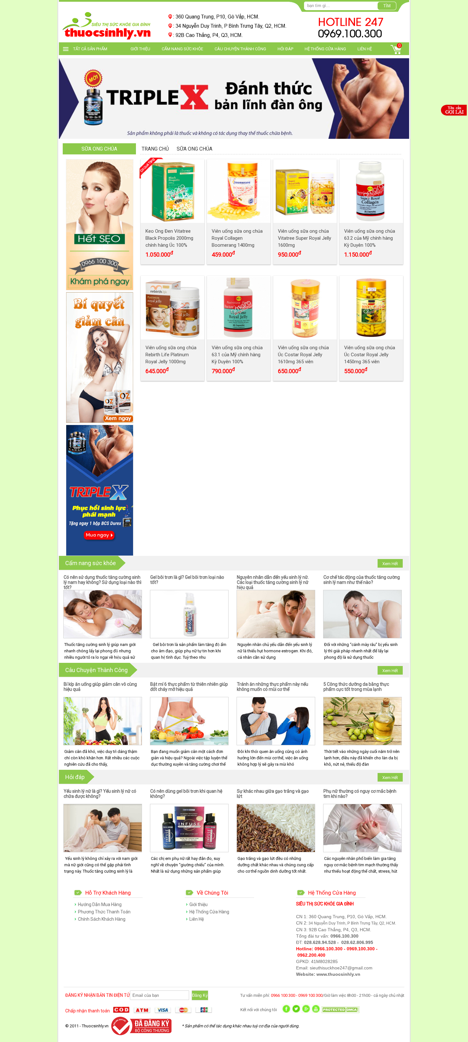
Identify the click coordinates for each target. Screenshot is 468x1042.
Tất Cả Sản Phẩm (90, 48)
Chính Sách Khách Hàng (101, 919)
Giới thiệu (198, 904)
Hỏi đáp (285, 48)
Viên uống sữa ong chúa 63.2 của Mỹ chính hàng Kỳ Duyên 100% (369, 238)
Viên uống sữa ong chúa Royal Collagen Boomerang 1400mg (237, 238)
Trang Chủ (155, 149)
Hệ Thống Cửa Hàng (325, 48)
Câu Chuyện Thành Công (240, 48)
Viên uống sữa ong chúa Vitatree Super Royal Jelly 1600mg (304, 238)
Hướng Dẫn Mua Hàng (100, 904)
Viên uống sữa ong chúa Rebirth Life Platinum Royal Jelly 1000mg (170, 355)
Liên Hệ (365, 48)
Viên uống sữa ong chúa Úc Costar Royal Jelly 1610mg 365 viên (303, 355)
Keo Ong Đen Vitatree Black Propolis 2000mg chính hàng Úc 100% (169, 238)
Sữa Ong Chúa (194, 149)
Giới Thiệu (140, 48)
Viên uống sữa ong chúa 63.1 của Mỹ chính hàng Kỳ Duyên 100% (237, 355)
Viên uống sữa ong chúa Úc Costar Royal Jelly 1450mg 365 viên (369, 355)
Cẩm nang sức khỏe (182, 48)
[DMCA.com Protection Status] (340, 1011)
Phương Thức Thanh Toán (104, 911)
